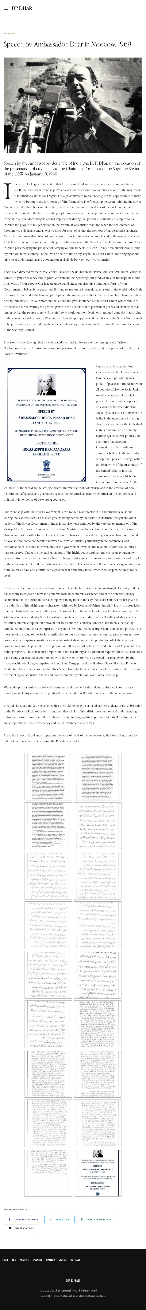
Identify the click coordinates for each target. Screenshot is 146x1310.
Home (5, 1260)
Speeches (9, 33)
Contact (75, 1260)
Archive (24, 1260)
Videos (63, 1260)
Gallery (50, 1260)
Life (14, 1260)
